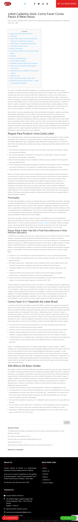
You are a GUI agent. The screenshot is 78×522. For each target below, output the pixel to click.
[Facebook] (34, 4)
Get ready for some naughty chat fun (19, 436)
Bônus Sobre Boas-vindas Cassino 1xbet (23, 78)
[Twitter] (39, 4)
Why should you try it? (14, 442)
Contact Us (46, 480)
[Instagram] (43, 4)
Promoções (14, 36)
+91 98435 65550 (68, 3)
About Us (46, 471)
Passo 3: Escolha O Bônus (18, 58)
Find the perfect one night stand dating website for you (24, 439)
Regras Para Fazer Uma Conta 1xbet (22, 34)
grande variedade (44, 223)
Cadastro (13, 56)
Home (45, 468)
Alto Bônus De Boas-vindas (19, 46)
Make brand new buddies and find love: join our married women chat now (30, 445)
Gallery (45, 477)
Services (45, 474)
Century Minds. (66, 520)
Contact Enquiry (48, 483)
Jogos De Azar (15, 76)
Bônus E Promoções (17, 48)
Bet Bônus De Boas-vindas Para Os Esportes (24, 63)
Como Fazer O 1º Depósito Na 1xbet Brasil (23, 44)
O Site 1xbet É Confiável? (18, 61)
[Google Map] (47, 4)
